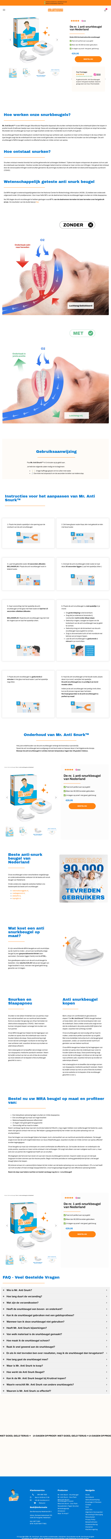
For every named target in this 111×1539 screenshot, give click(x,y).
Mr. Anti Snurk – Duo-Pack (67, 1497)
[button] (4, 10)
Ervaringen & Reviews (93, 1502)
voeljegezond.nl (18, 893)
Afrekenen (61, 1511)
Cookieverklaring (91, 1524)
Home (5, 767)
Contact (88, 1504)
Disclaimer (89, 1527)
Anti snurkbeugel (11, 767)
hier (37, 202)
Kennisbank (89, 1497)
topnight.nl (16, 898)
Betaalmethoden (91, 1522)
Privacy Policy (90, 1519)
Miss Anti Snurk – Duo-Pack (67, 1503)
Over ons (88, 1509)
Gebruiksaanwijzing (92, 1499)
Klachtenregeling (91, 1529)
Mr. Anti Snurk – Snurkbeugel (68, 1495)
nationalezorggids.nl (20, 891)
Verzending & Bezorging (94, 1514)
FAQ (87, 1507)
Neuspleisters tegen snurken (68, 1506)
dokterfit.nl (16, 896)
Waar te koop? (63, 1513)
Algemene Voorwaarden (94, 1512)
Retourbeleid (90, 1517)
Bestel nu (88, 59)
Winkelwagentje (63, 1508)
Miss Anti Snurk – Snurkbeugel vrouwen (66, 1500)
